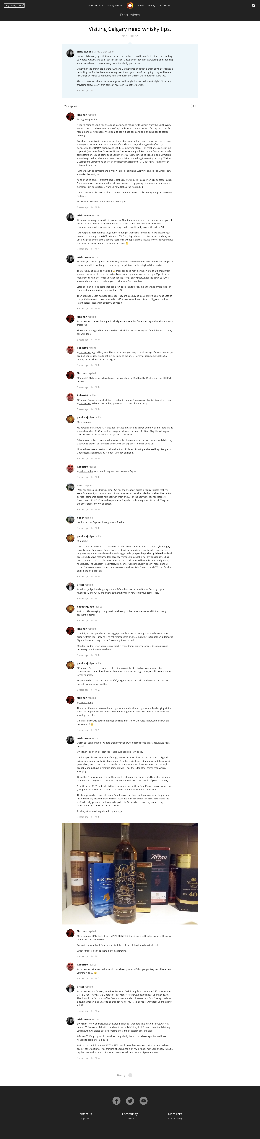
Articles (172, 1118)
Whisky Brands (95, 5)
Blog (179, 1118)
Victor (80, 584)
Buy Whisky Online (14, 5)
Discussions (165, 5)
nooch (80, 485)
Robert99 (82, 347)
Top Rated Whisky (146, 5)
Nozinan (82, 114)
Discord (130, 1118)
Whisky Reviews (115, 5)
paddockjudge (85, 417)
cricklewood (84, 51)
